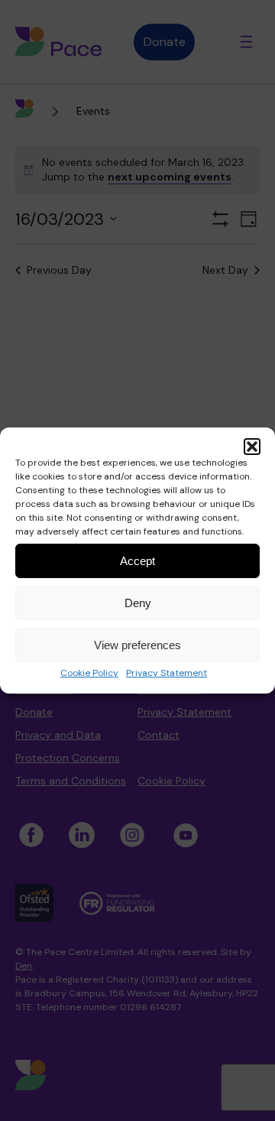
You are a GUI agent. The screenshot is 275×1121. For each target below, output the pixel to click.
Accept (137, 560)
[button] (252, 446)
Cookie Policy (89, 673)
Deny (138, 602)
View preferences (137, 644)
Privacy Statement (166, 673)
